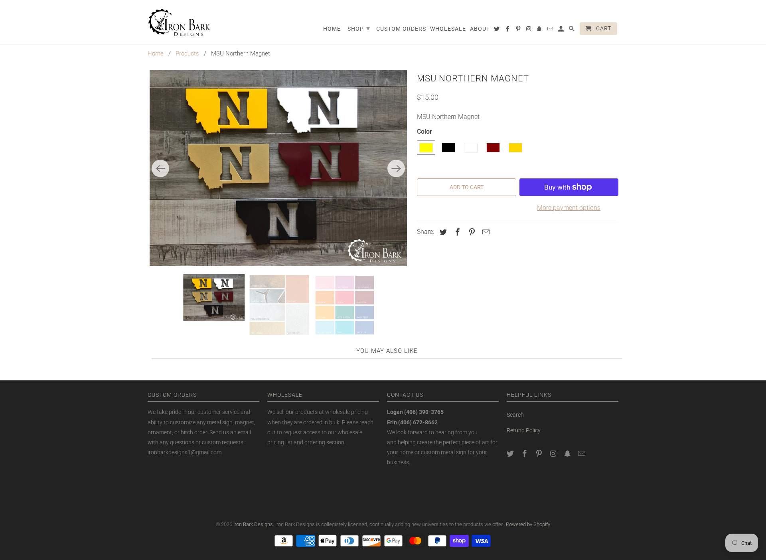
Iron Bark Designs (253, 524)
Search (515, 415)
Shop (358, 28)
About (480, 29)
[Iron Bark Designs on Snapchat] (568, 453)
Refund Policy (524, 430)
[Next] (396, 168)
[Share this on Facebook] (456, 232)
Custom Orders (401, 29)
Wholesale (448, 29)
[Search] (572, 30)
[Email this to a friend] (484, 232)
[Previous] (160, 168)
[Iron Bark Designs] (179, 22)
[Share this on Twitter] (442, 232)
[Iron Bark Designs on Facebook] (525, 453)
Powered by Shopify (528, 524)
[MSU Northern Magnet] (278, 168)
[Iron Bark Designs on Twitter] (511, 453)
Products (187, 53)
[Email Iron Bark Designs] (582, 453)
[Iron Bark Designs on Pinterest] (539, 453)
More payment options (568, 208)
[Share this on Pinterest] (470, 232)
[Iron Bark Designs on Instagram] (553, 453)
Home (156, 53)
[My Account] (561, 30)
